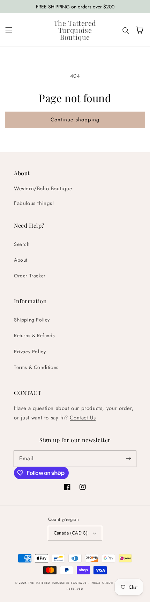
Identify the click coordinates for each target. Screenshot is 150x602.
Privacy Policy (30, 351)
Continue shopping (75, 119)
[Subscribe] (128, 458)
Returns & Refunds (34, 335)
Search (22, 244)
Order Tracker (30, 275)
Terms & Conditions (36, 367)
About (20, 259)
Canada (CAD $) (71, 533)
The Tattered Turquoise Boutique (58, 583)
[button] (8, 30)
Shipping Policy (32, 319)
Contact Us (83, 418)
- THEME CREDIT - (102, 583)
